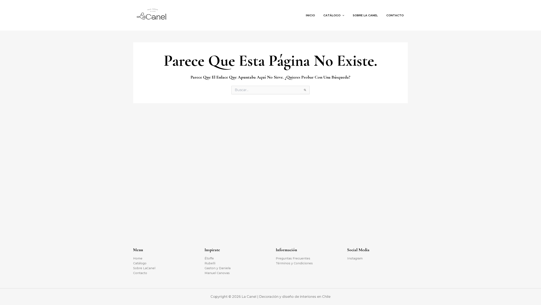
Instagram (355, 258)
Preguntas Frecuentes (293, 258)
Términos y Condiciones (294, 263)
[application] (342, 15)
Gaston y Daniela (218, 268)
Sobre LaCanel (144, 268)
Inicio (310, 15)
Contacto (395, 15)
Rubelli (210, 263)
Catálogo (331, 15)
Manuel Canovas (217, 273)
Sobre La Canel (365, 15)
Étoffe (209, 258)
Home (137, 258)
